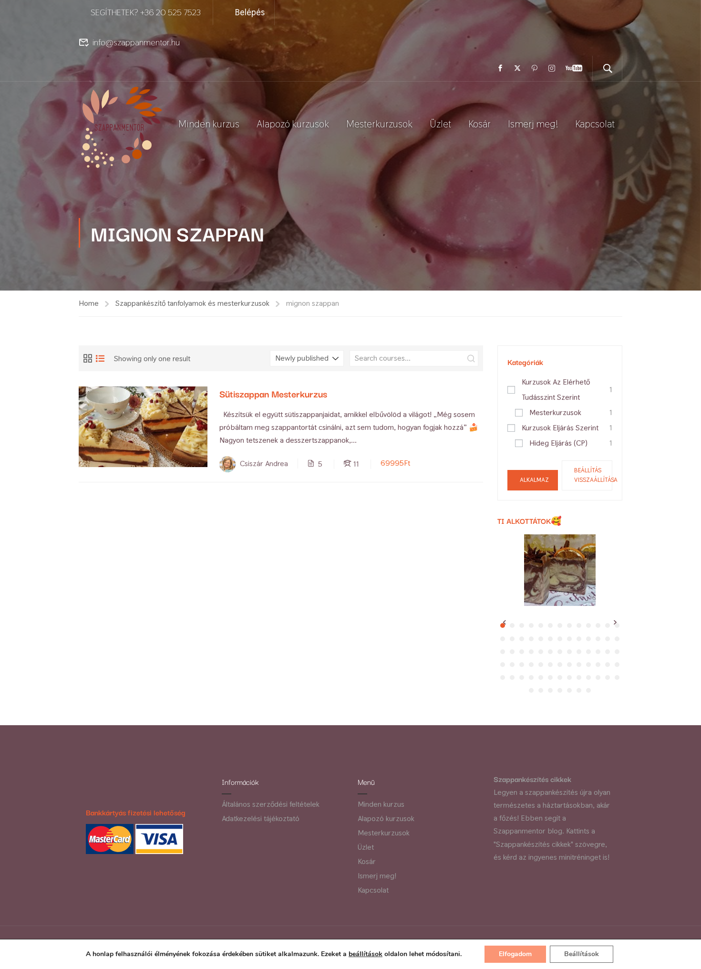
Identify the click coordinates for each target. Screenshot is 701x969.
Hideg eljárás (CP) (558, 443)
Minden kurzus (208, 123)
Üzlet (440, 123)
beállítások (365, 954)
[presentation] (504, 622)
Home (89, 303)
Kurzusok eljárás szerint (560, 428)
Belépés (250, 12)
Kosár (479, 123)
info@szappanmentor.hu (136, 42)
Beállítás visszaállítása (593, 475)
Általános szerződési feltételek (271, 804)
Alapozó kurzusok (293, 123)
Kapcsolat (595, 123)
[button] (512, 625)
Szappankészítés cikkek (532, 778)
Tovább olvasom (143, 426)
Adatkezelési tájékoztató (260, 818)
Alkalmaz (534, 480)
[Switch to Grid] (87, 358)
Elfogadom (515, 954)
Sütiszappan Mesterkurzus (273, 393)
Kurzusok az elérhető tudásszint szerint (556, 389)
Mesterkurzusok (379, 123)
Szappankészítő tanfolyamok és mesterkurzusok (192, 303)
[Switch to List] (100, 358)
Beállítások (581, 954)
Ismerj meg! (533, 123)
